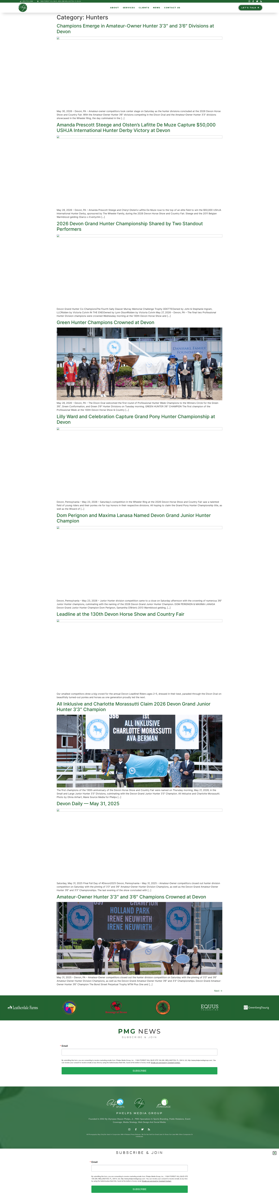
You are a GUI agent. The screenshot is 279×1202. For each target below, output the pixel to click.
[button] (274, 1153)
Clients (144, 8)
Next (218, 990)
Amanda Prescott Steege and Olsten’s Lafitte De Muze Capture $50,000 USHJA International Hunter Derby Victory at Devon (136, 127)
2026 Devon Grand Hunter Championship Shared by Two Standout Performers (130, 226)
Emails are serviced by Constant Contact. (165, 1062)
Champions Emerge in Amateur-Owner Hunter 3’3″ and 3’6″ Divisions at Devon (135, 28)
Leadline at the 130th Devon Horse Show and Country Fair (120, 614)
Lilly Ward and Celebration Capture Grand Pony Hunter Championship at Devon (136, 419)
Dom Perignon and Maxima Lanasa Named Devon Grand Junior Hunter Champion (134, 518)
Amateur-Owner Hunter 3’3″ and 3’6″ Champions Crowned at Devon (131, 897)
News (156, 8)
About (114, 8)
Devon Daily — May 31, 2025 (88, 803)
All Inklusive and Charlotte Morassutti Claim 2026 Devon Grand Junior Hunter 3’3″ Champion (133, 706)
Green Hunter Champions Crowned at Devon (105, 322)
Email (65, 1046)
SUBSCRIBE (139, 1070)
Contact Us (172, 8)
